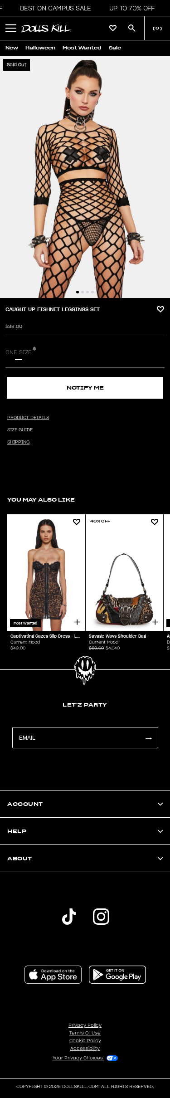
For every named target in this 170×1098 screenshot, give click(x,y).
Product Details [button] (28, 417)
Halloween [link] (40, 48)
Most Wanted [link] (82, 48)
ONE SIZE (18, 352)
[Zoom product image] (85, 177)
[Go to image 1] (77, 292)
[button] (53, 8)
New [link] (11, 48)
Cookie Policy (85, 1041)
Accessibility (85, 1048)
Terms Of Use (85, 1033)
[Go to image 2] (82, 292)
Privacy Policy (85, 1025)
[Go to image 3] (87, 292)
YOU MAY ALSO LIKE (41, 499)
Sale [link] (115, 48)
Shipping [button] (18, 442)
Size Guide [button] (20, 430)
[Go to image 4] (92, 292)
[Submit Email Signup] (148, 737)
